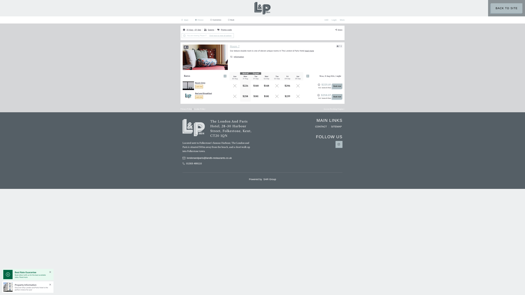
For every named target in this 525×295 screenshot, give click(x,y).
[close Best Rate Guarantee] (50, 272)
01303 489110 (194, 163)
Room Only (200, 83)
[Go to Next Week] (307, 76)
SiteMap (336, 126)
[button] (339, 46)
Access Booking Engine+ (334, 109)
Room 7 (235, 46)
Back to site (507, 8)
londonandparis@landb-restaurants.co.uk (209, 158)
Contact (321, 126)
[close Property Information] (50, 284)
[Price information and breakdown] (319, 85)
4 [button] (187, 47)
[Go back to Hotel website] (194, 127)
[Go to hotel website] (262, 8)
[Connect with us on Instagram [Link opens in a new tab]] (339, 144)
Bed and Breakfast (203, 93)
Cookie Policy (199, 109)
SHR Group (269, 179)
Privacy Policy (186, 109)
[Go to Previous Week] (225, 76)
